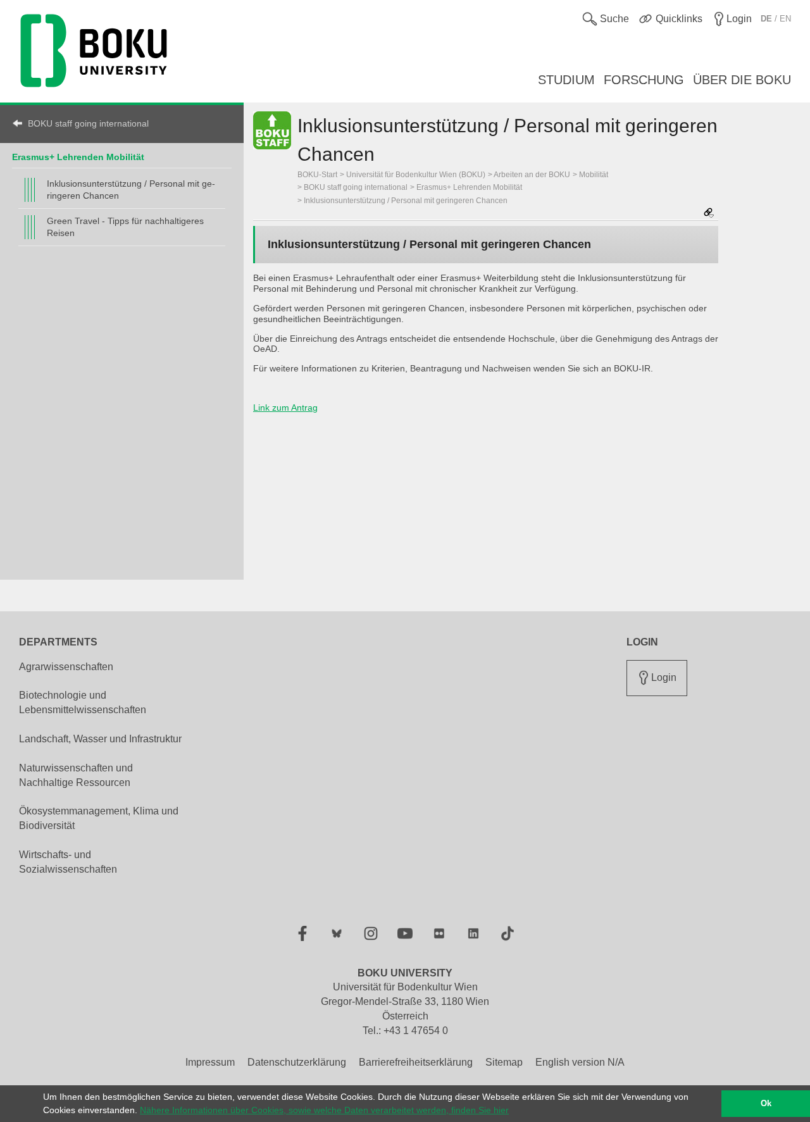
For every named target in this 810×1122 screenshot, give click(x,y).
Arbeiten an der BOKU (532, 174)
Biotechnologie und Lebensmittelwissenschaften (82, 702)
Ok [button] (766, 1103)
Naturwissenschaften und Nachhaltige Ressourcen (76, 775)
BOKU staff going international (88, 123)
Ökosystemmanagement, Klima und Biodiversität (98, 818)
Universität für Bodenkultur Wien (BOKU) (415, 174)
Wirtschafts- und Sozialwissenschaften (68, 862)
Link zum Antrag (285, 407)
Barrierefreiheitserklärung (416, 1062)
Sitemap (504, 1062)
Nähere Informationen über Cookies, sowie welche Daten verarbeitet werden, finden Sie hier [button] (324, 1110)
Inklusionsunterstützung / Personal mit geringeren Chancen (131, 189)
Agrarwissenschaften (66, 666)
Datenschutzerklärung (296, 1062)
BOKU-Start (317, 174)
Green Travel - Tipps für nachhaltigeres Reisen (125, 227)
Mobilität (593, 174)
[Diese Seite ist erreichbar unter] (708, 213)
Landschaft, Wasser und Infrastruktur (100, 738)
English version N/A (580, 1062)
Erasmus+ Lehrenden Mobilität (78, 157)
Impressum (210, 1062)
